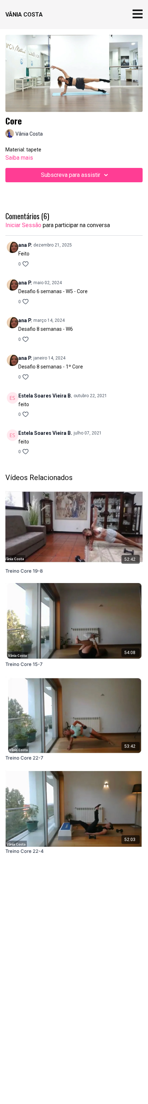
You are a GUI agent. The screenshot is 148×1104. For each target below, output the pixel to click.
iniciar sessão (23, 225)
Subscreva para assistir (70, 175)
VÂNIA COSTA (24, 14)
